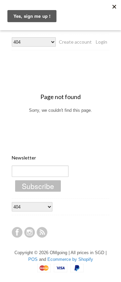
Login (101, 42)
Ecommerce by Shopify (70, 259)
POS (33, 259)
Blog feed (42, 232)
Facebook (17, 232)
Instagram (29, 232)
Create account (75, 42)
